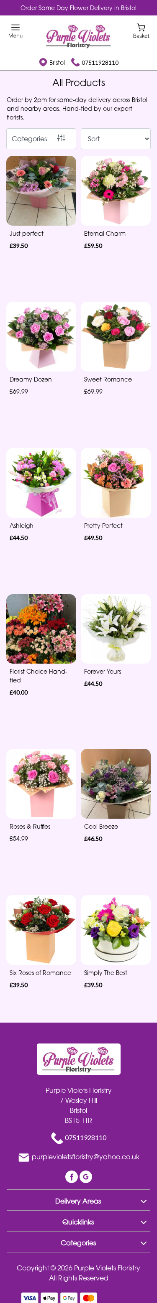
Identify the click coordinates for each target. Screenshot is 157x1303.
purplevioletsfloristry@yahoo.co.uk (85, 1157)
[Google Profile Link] (86, 1176)
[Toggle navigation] (15, 31)
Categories (29, 139)
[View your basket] (141, 30)
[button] (78, 1199)
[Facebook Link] (72, 1176)
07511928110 (100, 62)
